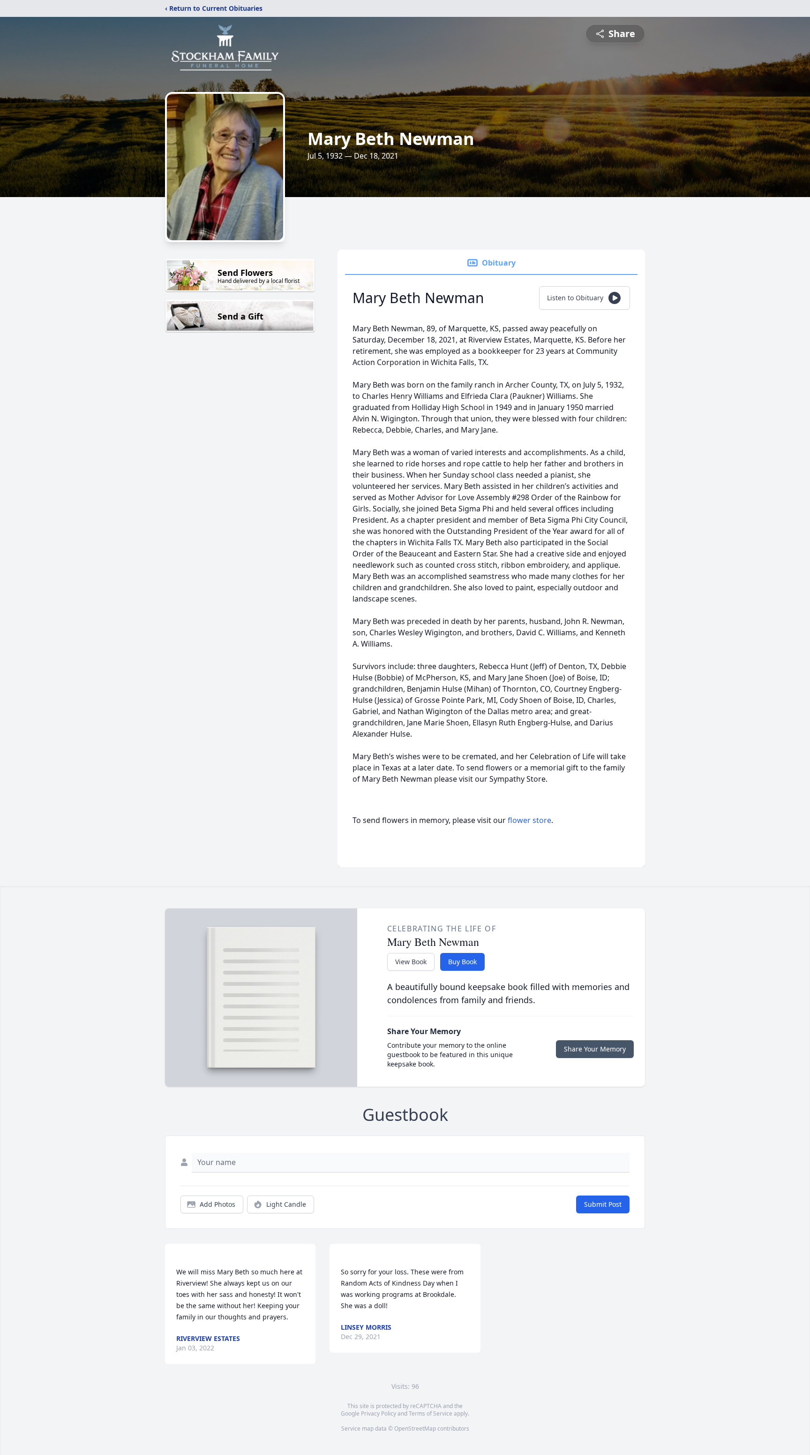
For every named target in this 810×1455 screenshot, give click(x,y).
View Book (411, 961)
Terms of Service (430, 1413)
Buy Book (462, 961)
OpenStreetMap (415, 1428)
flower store (529, 820)
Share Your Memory (595, 1048)
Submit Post (603, 1204)
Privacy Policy (378, 1413)
